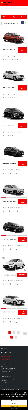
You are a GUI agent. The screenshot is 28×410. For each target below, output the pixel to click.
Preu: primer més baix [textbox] (9, 23)
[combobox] (10, 23)
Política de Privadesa (6, 356)
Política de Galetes (5, 359)
